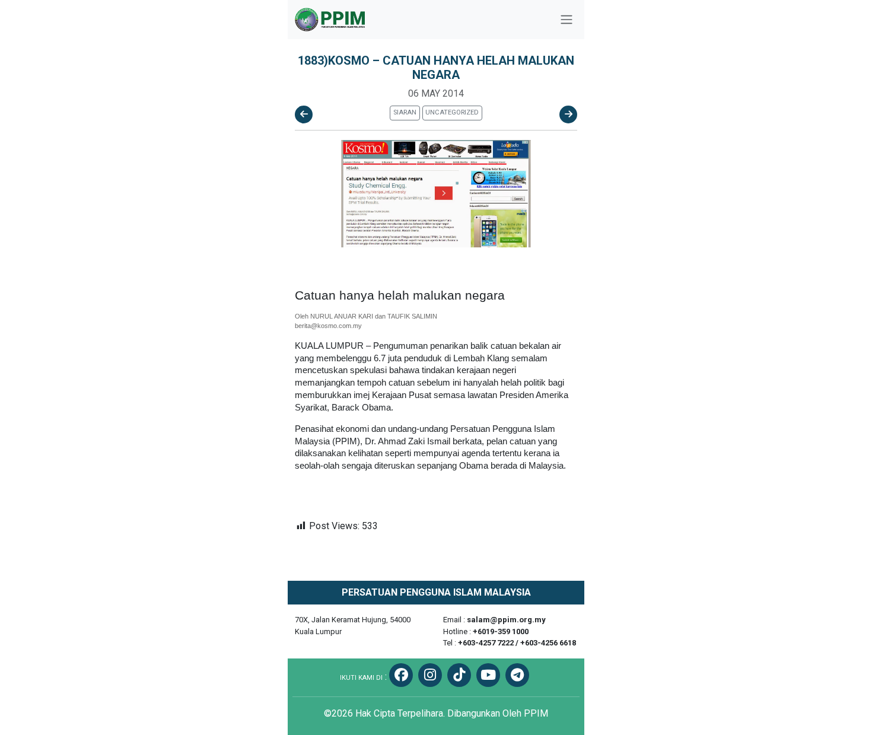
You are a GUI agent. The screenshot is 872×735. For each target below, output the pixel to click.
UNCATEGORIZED (452, 112)
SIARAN (404, 112)
